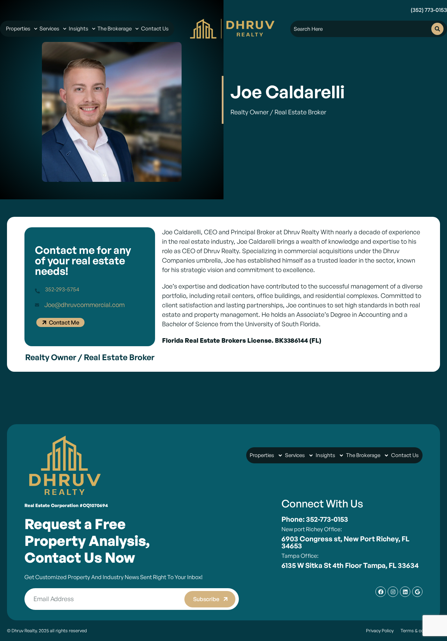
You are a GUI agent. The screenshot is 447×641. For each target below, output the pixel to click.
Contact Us (155, 28)
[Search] (437, 29)
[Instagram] (393, 591)
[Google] (417, 591)
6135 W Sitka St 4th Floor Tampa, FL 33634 (350, 565)
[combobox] (362, 29)
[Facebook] (380, 591)
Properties (18, 28)
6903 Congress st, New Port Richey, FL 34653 (345, 542)
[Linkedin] (405, 591)
